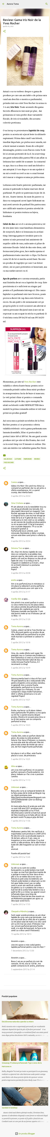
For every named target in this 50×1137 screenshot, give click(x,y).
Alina (13, 766)
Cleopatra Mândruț (19, 911)
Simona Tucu (17, 548)
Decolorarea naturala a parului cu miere (17, 1022)
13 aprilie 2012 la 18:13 (21, 934)
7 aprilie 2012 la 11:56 (20, 821)
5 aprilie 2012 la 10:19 (20, 668)
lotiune (18, 459)
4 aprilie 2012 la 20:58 (20, 573)
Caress (14, 482)
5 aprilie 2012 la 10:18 (20, 642)
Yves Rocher (30, 382)
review (37, 459)
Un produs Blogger (26, 1133)
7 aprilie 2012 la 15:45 (20, 857)
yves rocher (8, 462)
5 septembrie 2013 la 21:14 (23, 969)
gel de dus (8, 459)
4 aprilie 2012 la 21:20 (20, 619)
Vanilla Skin (16, 599)
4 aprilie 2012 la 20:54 (20, 496)
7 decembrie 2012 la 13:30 (22, 951)
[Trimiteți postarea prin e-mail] (4, 456)
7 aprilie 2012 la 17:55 (20, 904)
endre (13, 580)
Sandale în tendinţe (9, 1108)
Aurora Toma (13, 4)
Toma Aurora (17, 626)
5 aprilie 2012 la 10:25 (20, 759)
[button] (4, 31)
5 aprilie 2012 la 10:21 (20, 700)
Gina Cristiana (17, 503)
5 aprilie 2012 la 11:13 (20, 780)
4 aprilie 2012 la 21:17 (20, 592)
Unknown (15, 787)
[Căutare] (46, 4)
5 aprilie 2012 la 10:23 (20, 725)
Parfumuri (28, 459)
